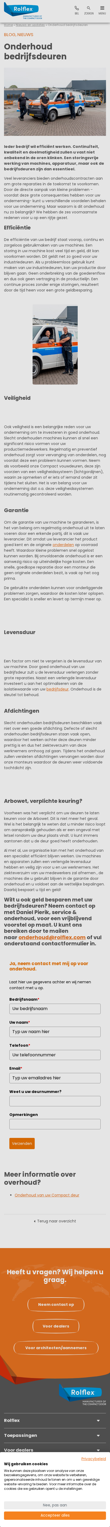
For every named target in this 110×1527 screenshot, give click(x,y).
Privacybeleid (93, 1458)
